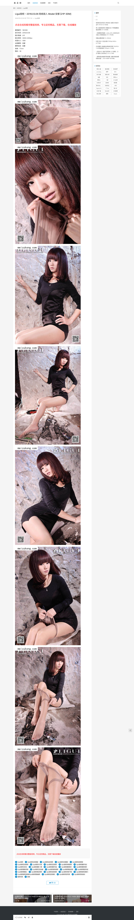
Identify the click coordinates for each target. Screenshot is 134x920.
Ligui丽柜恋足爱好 (51, 864)
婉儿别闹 (99, 93)
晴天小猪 (99, 69)
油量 (99, 77)
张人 (115, 72)
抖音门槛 (99, 91)
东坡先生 (107, 85)
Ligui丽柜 (37, 18)
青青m (98, 80)
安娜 (28, 877)
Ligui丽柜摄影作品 (81, 864)
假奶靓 (115, 82)
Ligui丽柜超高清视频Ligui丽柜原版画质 (29, 874)
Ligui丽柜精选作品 (82, 869)
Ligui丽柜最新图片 (66, 867)
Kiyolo (115, 93)
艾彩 (49, 3)
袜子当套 (99, 74)
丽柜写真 (20, 877)
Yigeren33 (98, 88)
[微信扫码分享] (25, 917)
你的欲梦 (115, 69)
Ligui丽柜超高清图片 (82, 872)
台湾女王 (99, 82)
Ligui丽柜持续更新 (66, 864)
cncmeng (98, 72)
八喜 (107, 80)
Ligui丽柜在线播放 (62, 862)
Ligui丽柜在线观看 (77, 862)
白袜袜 (107, 82)
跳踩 (107, 93)
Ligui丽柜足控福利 (49, 874)
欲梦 (107, 72)
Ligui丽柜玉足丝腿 (38, 869)
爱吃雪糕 (107, 69)
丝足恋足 (35, 3)
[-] (96, 16)
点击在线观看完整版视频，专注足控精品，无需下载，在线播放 (45, 25)
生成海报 (19, 917)
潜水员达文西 (99, 85)
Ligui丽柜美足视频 (36, 872)
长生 (107, 77)
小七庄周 (115, 80)
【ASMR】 (107, 91)
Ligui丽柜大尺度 (37, 864)
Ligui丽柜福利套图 (53, 869)
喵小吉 (115, 88)
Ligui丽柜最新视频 (81, 867)
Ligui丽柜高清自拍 (79, 874)
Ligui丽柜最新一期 (36, 867)
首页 (29, 3)
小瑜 (115, 85)
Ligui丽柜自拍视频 (51, 872)
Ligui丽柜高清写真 (64, 874)
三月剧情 (115, 91)
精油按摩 (115, 74)
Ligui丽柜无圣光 (22, 867)
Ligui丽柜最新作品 (51, 867)
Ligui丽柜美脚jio (22, 872)
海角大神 (107, 74)
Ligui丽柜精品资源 (68, 869)
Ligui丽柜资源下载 (66, 872)
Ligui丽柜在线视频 (23, 864)
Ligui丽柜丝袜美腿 (33, 862)
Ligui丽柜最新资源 (23, 869)
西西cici (115, 77)
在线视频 (42, 3)
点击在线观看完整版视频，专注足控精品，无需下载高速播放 (38, 854)
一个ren (107, 88)
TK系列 (55, 3)
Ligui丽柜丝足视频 (47, 862)
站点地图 (74, 914)
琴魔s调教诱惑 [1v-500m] (103, 38)
